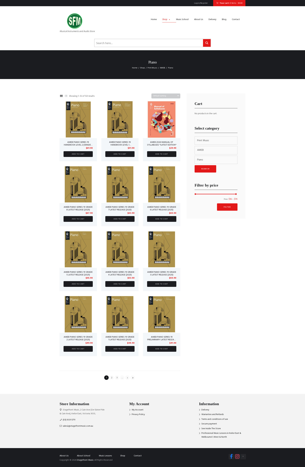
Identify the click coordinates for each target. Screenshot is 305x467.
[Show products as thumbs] (61, 96)
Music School (182, 19)
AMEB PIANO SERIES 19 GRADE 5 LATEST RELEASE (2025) (78, 273)
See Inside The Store (211, 428)
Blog (224, 19)
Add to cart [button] (78, 154)
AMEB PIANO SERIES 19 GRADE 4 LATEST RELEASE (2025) (119, 273)
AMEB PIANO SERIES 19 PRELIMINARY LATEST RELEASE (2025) (161, 339)
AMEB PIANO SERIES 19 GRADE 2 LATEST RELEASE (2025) (78, 338)
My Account (137, 410)
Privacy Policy (138, 414)
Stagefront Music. (85, 460)
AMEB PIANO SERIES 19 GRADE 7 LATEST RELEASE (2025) (119, 208)
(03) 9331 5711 (69, 420)
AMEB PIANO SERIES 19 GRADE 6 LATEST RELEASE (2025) (161, 208)
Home (154, 19)
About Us (198, 19)
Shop (164, 19)
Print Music (152, 67)
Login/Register (201, 3)
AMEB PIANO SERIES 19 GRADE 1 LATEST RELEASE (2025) (119, 338)
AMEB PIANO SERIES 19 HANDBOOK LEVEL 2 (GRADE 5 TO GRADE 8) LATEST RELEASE (78, 144)
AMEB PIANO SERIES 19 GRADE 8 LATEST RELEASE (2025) (78, 208)
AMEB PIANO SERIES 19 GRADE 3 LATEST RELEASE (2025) (161, 273)
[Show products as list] (66, 96)
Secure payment (209, 424)
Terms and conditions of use (214, 419)
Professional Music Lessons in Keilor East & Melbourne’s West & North (221, 435)
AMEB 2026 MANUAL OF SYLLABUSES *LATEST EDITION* (161, 143)
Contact (236, 19)
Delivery (212, 19)
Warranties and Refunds (212, 414)
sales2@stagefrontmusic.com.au (78, 426)
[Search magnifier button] (207, 43)
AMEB (162, 67)
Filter (227, 207)
